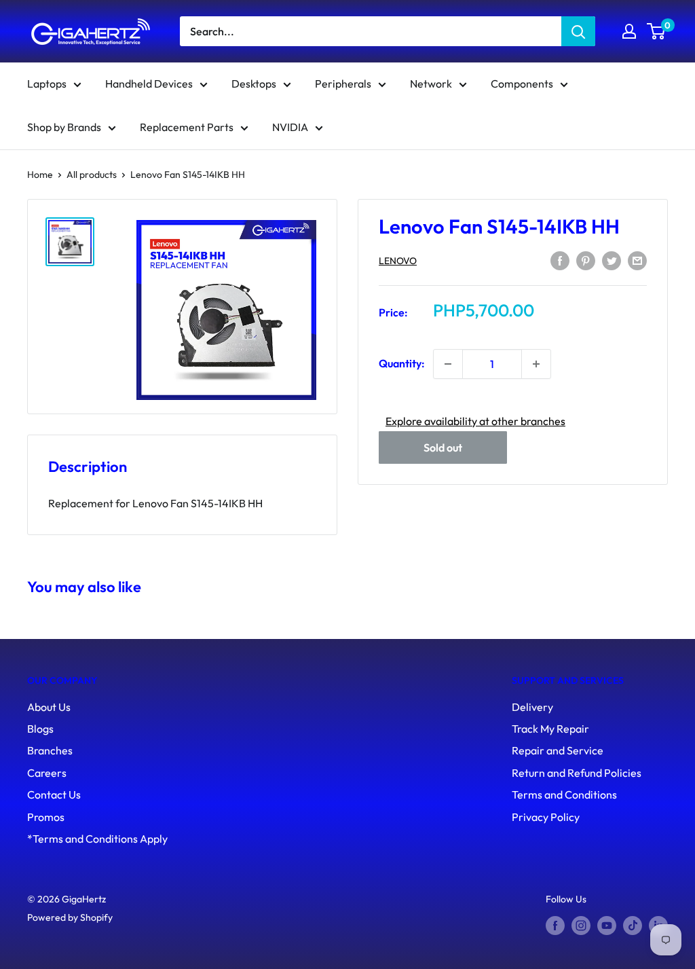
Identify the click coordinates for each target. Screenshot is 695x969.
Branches (50, 750)
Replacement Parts (186, 127)
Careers (47, 773)
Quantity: (402, 363)
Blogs (40, 728)
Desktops (253, 83)
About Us (49, 707)
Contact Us (54, 794)
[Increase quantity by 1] (536, 364)
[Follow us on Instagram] (580, 926)
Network (431, 83)
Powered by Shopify (70, 917)
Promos (45, 817)
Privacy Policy (546, 817)
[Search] (578, 31)
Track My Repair (550, 728)
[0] (656, 31)
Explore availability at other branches (475, 421)
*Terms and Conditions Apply (97, 838)
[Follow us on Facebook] (555, 926)
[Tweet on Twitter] (611, 259)
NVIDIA (290, 127)
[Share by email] (637, 259)
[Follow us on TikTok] (632, 926)
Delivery (532, 707)
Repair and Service (557, 750)
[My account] (629, 31)
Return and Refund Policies (576, 773)
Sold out (443, 447)
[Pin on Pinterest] (585, 259)
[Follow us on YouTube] (606, 926)
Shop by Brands (64, 127)
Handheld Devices (149, 83)
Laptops (47, 83)
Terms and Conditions (564, 794)
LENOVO (398, 261)
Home (40, 174)
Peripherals (343, 83)
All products (92, 174)
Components (522, 83)
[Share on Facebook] (559, 259)
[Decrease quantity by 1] (448, 364)
